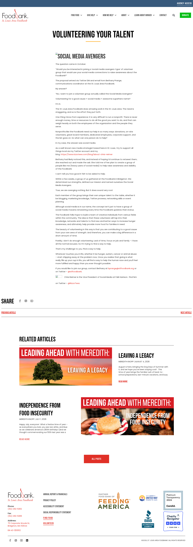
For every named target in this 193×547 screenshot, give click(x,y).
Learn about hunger (143, 15)
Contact (163, 15)
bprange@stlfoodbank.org (121, 268)
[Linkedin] (27, 540)
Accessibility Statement (53, 506)
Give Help (91, 15)
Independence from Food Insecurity (39, 409)
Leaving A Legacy (136, 356)
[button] (174, 15)
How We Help (108, 15)
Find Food (75, 15)
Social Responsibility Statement (57, 512)
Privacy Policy (49, 500)
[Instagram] (15, 540)
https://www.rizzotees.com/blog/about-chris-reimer (87, 154)
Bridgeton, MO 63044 (17, 526)
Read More (123, 381)
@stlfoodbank (75, 271)
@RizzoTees (74, 283)
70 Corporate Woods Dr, (19, 523)
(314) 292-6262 (15, 509)
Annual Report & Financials (55, 494)
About (123, 15)
